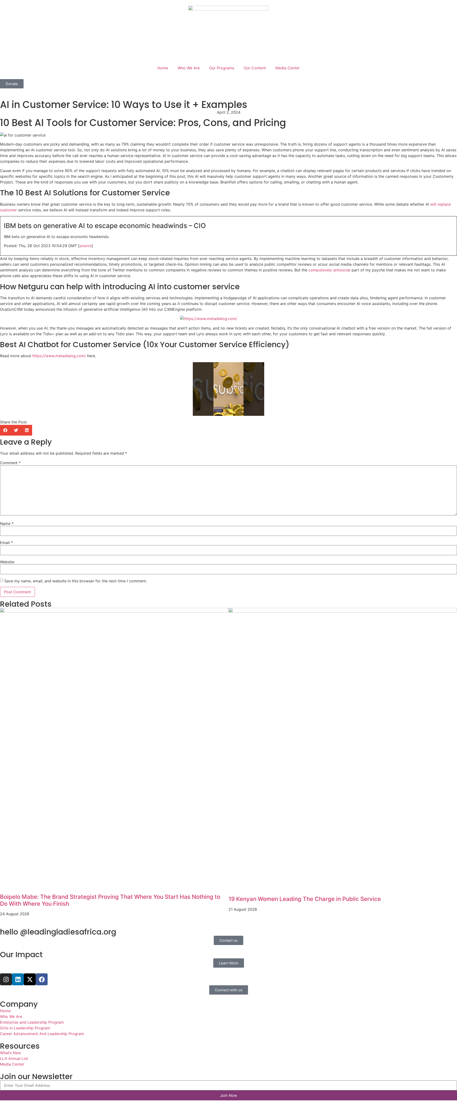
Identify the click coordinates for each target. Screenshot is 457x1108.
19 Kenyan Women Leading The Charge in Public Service (304, 898)
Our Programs (221, 68)
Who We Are (189, 68)
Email (6, 542)
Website (7, 562)
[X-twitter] (30, 979)
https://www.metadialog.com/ (59, 355)
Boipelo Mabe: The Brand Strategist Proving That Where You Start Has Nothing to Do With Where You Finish (110, 900)
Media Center (287, 68)
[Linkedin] (18, 979)
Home (162, 68)
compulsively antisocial (329, 270)
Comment (10, 463)
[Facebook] (42, 979)
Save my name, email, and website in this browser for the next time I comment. (75, 581)
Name (7, 523)
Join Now (228, 1095)
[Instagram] (6, 979)
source (85, 245)
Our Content (255, 68)
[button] (5, 430)
